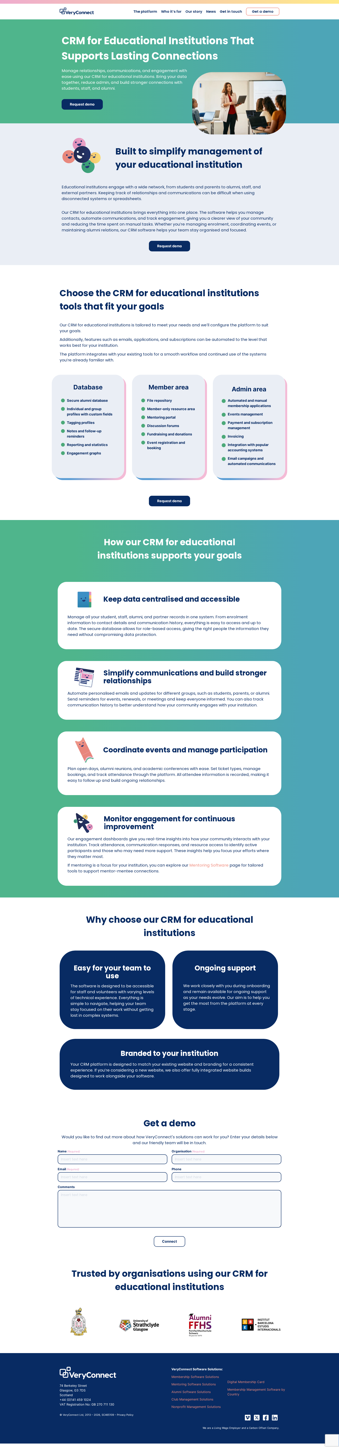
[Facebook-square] (265, 1417)
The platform (145, 12)
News (211, 12)
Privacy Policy (125, 1414)
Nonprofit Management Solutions (196, 1407)
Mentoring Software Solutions (193, 1384)
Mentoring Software (209, 865)
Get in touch (231, 12)
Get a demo (262, 12)
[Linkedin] (274, 1417)
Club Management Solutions (192, 1399)
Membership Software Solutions (195, 1377)
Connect (169, 1241)
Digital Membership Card (245, 1382)
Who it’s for (171, 12)
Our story (193, 12)
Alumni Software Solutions (191, 1392)
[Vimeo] (247, 1417)
